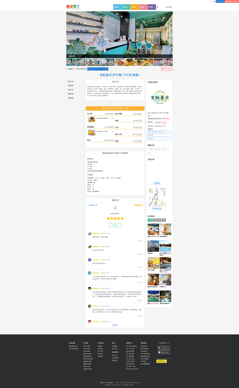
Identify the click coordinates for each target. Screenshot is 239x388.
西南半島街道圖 (88, 359)
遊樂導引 (142, 7)
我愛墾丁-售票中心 (232, 1)
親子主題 (100, 351)
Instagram (150, 138)
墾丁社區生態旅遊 (131, 346)
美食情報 (133, 7)
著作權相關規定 (109, 382)
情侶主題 (100, 354)
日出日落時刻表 (145, 354)
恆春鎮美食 (115, 358)
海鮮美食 (114, 360)
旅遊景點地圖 (73, 346)
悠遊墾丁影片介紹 (214, 1)
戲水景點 (114, 348)
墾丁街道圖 (86, 348)
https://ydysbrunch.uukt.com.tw (156, 131)
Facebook (150, 135)
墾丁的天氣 (144, 346)
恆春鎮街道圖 (87, 356)
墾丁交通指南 (145, 359)
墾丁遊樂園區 (130, 356)
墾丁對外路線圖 (73, 348)
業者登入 (162, 361)
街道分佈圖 (86, 346)
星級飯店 (100, 346)
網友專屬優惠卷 (145, 364)
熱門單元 (151, 7)
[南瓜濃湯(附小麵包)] (91, 132)
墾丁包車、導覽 (130, 366)
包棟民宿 (100, 356)
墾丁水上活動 (130, 348)
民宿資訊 (100, 348)
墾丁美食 (114, 355)
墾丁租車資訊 (130, 364)
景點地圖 (116, 7)
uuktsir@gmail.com (116, 385)
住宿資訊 (125, 7)
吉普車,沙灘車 (130, 361)
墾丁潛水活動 (130, 351)
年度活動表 (144, 351)
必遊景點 (114, 346)
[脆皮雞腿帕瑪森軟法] (91, 119)
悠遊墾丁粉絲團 (211, 1)
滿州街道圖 (86, 366)
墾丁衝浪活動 (130, 354)
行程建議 (143, 361)
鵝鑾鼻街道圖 (87, 364)
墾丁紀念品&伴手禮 (132, 369)
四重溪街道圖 (87, 369)
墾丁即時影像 (145, 348)
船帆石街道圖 (87, 354)
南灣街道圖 (86, 351)
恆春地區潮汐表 (145, 356)
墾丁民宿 (221, 1)
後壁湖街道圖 (87, 361)
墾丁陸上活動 (130, 359)
